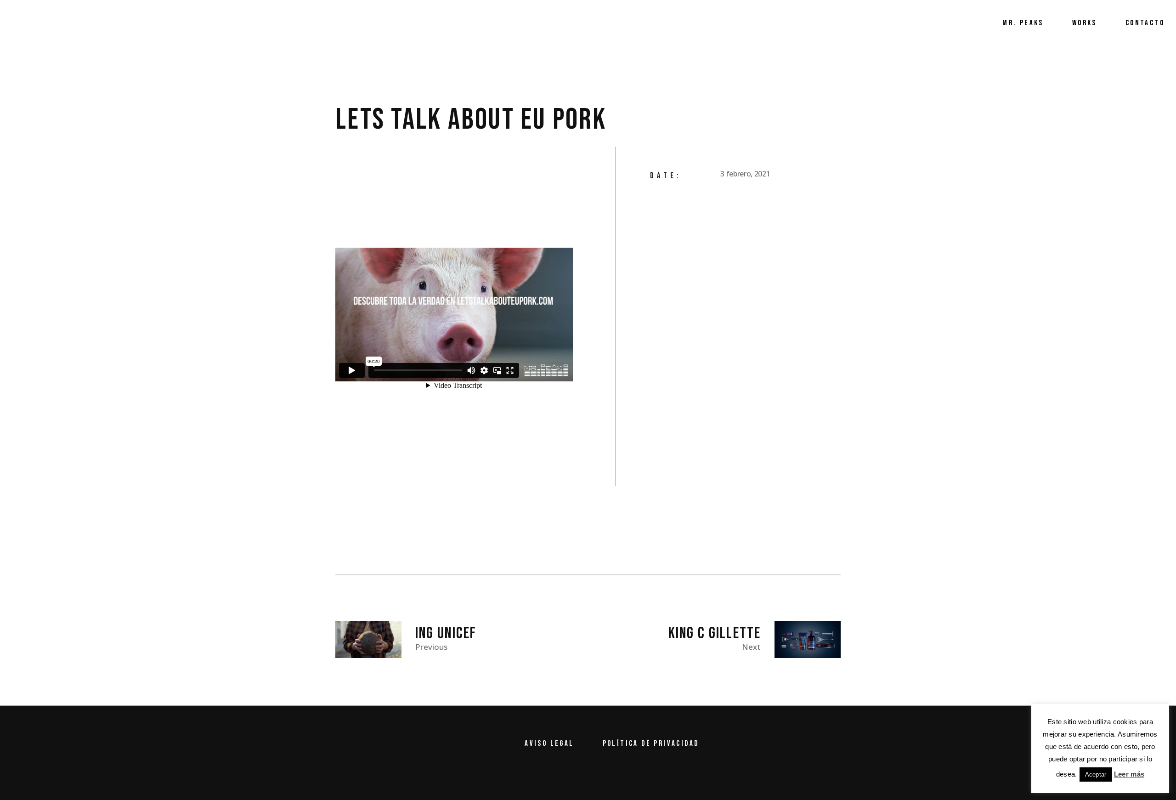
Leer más (1129, 774)
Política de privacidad (651, 743)
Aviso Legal (549, 743)
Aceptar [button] (1096, 774)
